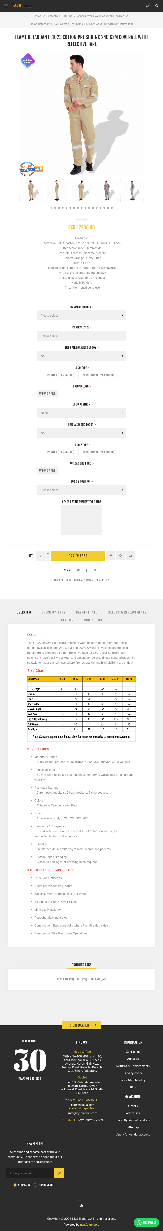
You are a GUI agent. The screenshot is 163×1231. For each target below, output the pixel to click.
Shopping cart (149, 4)
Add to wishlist (110, 555)
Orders (133, 1106)
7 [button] (74, 208)
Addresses (133, 1113)
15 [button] (104, 208)
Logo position (81, 404)
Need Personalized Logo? (81, 347)
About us (133, 1058)
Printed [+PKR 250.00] (60, 375)
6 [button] (70, 208)
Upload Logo (81, 386)
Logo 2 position (81, 481)
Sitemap (133, 1127)
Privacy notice (133, 1073)
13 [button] (97, 208)
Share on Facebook (86, 570)
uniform (95, 979)
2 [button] (55, 208)
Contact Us (93, 620)
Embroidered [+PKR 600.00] (99, 375)
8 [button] (78, 208)
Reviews (67, 620)
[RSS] (81, 1205)
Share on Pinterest (94, 570)
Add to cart (78, 555)
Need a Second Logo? (81, 425)
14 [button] (100, 208)
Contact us (133, 1051)
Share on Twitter (78, 570)
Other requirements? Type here (81, 502)
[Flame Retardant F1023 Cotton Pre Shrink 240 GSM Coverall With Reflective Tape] (31, 190)
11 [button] (89, 208)
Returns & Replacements (133, 1066)
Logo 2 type (81, 445)
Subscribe (24, 1185)
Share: (68, 570)
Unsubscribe (47, 1185)
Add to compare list (120, 555)
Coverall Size (81, 327)
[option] (31, 190)
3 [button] (59, 208)
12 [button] (93, 208)
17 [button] (112, 208)
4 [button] (63, 208)
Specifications (53, 612)
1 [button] (51, 208)
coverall (63, 979)
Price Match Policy (133, 1080)
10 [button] (85, 208)
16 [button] (108, 208)
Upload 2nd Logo (81, 463)
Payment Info (87, 612)
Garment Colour (81, 307)
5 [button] (66, 208)
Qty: (31, 555)
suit (79, 979)
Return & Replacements (127, 612)
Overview (24, 612)
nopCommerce (89, 1224)
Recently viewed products (133, 1120)
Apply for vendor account (133, 1134)
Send (59, 1173)
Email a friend (130, 555)
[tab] (24, 612)
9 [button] (81, 208)
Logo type (81, 368)
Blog (133, 1087)
